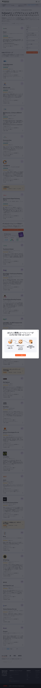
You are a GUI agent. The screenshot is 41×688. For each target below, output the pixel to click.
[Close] (37, 331)
